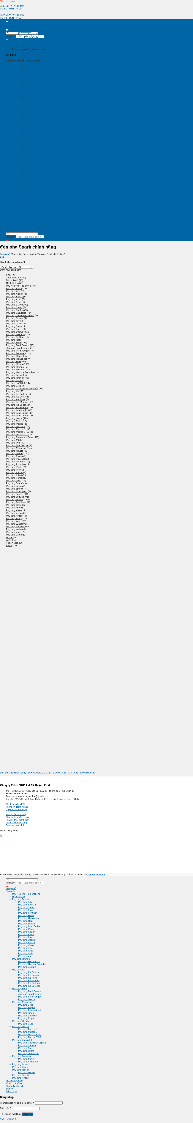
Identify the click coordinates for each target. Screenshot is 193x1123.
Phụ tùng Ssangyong (16, 491)
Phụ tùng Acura (14, 288)
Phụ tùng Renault (15, 478)
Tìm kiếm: (11, 36)
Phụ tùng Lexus (26, 202)
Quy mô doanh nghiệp (16, 809)
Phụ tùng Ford (25, 123)
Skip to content (7, 1)
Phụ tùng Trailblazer (34, 188)
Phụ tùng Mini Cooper (17, 445)
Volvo (9, 545)
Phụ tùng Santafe (33, 102)
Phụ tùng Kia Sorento (35, 121)
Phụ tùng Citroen (14, 318)
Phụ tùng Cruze (32, 183)
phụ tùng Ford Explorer (36, 129)
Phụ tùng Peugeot (15, 461)
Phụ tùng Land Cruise (35, 61)
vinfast (9, 540)
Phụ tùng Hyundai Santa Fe (38, 99)
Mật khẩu (5, 1108)
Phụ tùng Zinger (32, 153)
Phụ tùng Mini (13, 442)
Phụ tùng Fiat (13, 340)
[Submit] (7, 39)
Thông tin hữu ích (21, 221)
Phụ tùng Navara (32, 207)
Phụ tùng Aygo (13, 302)
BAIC (8, 275)
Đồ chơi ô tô (12, 280)
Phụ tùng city (12, 321)
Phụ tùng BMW (14, 304)
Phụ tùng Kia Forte (33, 112)
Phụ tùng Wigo (31, 85)
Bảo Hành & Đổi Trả (15, 825)
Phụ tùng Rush (31, 72)
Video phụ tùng (20, 218)
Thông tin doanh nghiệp (17, 807)
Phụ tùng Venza (32, 77)
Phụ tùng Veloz (32, 80)
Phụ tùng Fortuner (33, 47)
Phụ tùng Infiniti (14, 375)
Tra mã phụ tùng (20, 215)
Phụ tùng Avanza (33, 39)
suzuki (9, 537)
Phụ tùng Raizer (32, 66)
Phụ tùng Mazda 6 (33, 167)
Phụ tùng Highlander (34, 53)
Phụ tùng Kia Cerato (34, 110)
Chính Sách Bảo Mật (15, 804)
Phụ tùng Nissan (26, 204)
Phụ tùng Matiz (32, 194)
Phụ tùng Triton (32, 148)
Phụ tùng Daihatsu (15, 334)
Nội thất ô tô (24, 31)
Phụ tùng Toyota (26, 34)
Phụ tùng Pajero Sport (35, 145)
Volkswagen (12, 543)
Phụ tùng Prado (32, 64)
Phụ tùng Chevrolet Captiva (38, 177)
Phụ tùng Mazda (26, 161)
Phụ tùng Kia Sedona (35, 118)
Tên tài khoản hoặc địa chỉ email (17, 1103)
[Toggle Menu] (7, 21)
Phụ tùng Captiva (33, 180)
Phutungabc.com (96, 874)
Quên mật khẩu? (8, 1119)
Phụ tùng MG (13, 440)
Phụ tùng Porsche (15, 464)
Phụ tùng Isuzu (26, 199)
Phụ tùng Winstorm (34, 196)
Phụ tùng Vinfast (26, 213)
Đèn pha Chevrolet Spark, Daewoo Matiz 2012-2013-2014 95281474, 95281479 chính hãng (47, 772)
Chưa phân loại (13, 277)
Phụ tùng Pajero (32, 142)
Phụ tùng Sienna (32, 75)
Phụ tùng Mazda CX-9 (35, 172)
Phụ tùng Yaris (31, 88)
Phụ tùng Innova (32, 58)
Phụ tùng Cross (32, 45)
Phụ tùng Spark (32, 185)
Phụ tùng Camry (32, 42)
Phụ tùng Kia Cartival (34, 107)
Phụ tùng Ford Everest (35, 126)
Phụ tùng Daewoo (27, 191)
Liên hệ (15, 223)
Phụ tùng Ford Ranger (35, 131)
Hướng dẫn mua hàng (16, 814)
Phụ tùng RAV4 (32, 69)
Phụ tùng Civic (31, 158)
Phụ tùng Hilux (31, 56)
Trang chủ (17, 23)
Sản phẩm (17, 26)
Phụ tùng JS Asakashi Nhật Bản (22, 388)
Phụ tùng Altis (31, 37)
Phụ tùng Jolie (31, 139)
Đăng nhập (27, 1114)
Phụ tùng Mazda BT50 (35, 169)
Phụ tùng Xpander (33, 150)
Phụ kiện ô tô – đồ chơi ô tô (26, 894)
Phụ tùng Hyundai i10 (35, 96)
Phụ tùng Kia (24, 104)
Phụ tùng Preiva (14, 469)
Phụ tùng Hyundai (27, 93)
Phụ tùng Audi (13, 294)
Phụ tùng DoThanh (15, 337)
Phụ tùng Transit (32, 134)
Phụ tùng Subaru (14, 494)
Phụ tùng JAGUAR (15, 383)
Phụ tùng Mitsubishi (28, 137)
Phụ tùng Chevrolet (28, 175)
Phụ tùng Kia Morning (35, 115)
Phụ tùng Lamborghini (17, 410)
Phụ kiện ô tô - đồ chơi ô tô (32, 29)
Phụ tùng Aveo (13, 299)
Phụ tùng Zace (31, 91)
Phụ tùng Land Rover (17, 415)
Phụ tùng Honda (26, 156)
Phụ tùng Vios (31, 83)
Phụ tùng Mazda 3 (33, 164)
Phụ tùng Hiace (32, 50)
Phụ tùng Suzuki (26, 210)
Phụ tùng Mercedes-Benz (19, 437)
